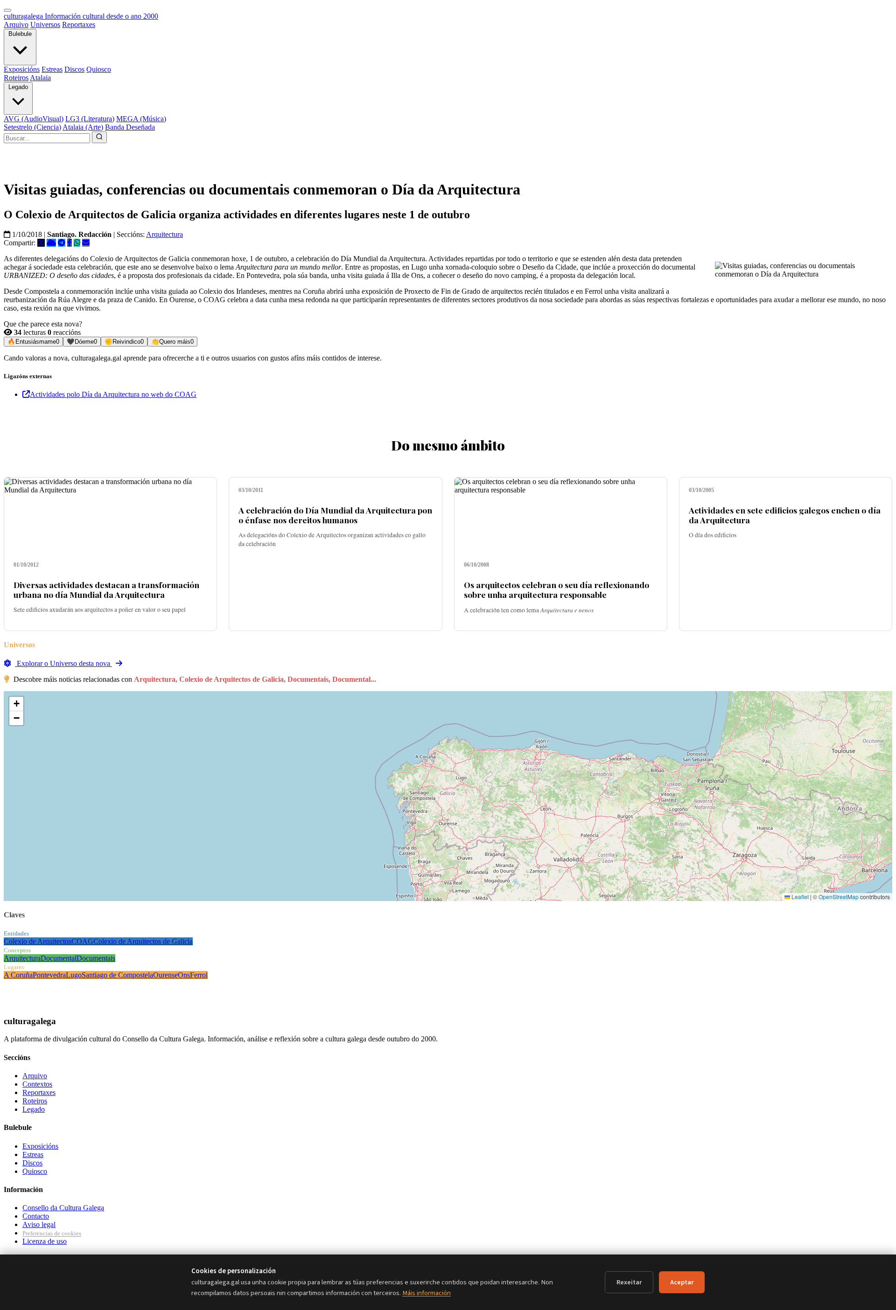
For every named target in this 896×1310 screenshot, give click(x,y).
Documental (59, 958)
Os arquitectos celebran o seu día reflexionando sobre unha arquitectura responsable (556, 589)
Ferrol (199, 975)
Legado (18, 86)
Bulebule (20, 33)
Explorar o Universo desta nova (63, 663)
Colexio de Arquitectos (37, 941)
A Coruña (18, 975)
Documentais (96, 958)
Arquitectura (164, 234)
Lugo (74, 975)
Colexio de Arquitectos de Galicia (143, 941)
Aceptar (681, 1282)
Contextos (37, 1084)
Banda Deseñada (130, 127)
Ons (184, 975)
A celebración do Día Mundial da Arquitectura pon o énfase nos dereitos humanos (335, 515)
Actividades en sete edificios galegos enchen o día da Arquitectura (785, 515)
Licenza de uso (44, 1241)
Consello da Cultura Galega (63, 1208)
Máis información (426, 1293)
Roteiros (16, 78)
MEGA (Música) (141, 119)
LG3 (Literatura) (89, 119)
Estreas (52, 69)
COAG (82, 941)
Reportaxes (78, 24)
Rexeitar (629, 1282)
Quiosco (98, 69)
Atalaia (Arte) (83, 127)
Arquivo (16, 24)
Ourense (165, 975)
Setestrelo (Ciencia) (32, 127)
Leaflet (799, 897)
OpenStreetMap (839, 897)
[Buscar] (99, 137)
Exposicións (22, 69)
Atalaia (40, 78)
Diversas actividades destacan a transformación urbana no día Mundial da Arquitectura (106, 589)
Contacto (35, 1216)
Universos (45, 24)
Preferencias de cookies (51, 1233)
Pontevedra (49, 975)
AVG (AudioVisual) (33, 119)
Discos (74, 69)
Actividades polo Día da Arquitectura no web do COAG (113, 394)
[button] (16, 704)
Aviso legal (39, 1224)
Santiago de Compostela (117, 975)
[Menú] (7, 10)
